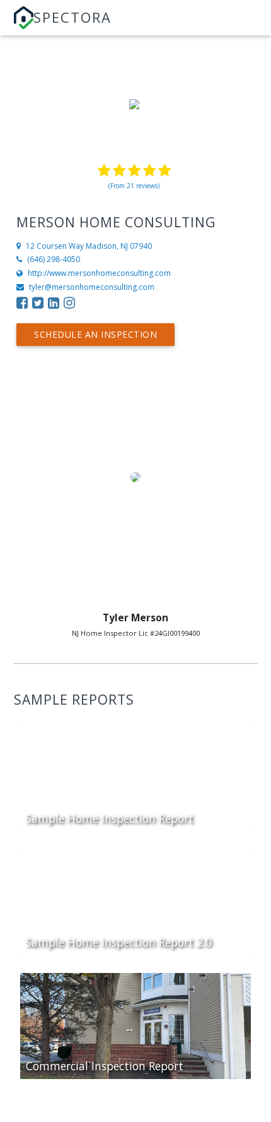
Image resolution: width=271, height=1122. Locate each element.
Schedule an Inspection (95, 334)
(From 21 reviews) (133, 185)
